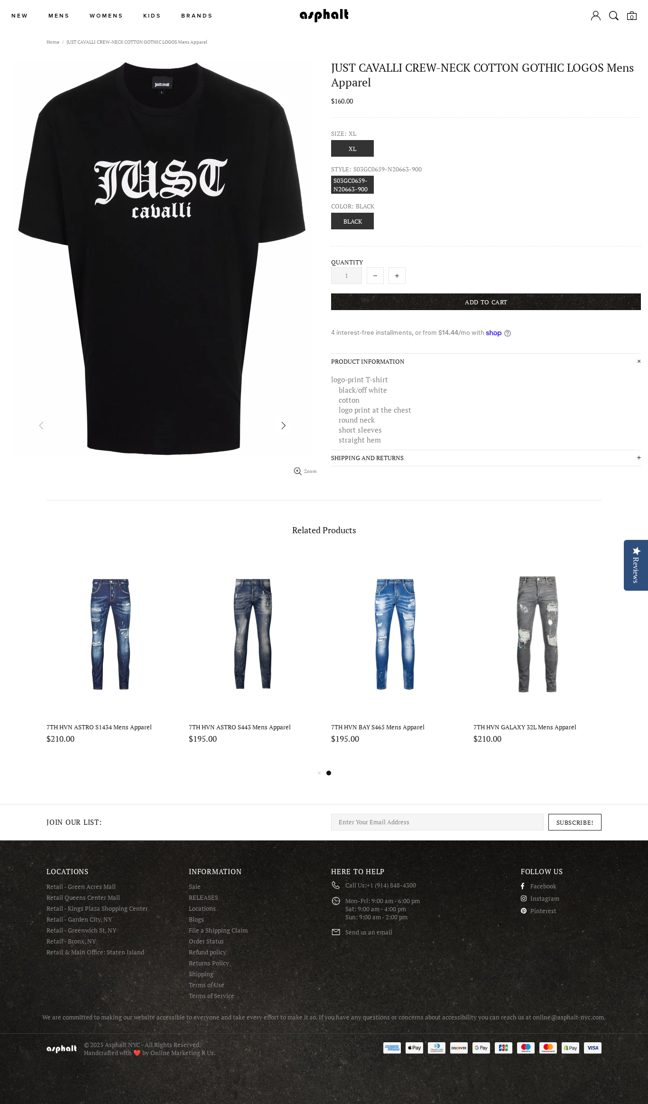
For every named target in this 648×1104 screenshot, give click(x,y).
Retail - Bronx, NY (71, 941)
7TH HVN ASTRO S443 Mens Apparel (524, 727)
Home (52, 42)
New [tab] (19, 15)
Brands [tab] (197, 15)
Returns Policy (209, 963)
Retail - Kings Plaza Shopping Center (97, 909)
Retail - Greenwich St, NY (81, 930)
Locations (202, 909)
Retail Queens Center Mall (83, 898)
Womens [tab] (106, 15)
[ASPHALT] (324, 15)
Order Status (206, 941)
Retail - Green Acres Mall (81, 887)
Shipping (201, 974)
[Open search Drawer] (614, 15)
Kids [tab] (152, 15)
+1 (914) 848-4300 (391, 885)
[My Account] (596, 15)
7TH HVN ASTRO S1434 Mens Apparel (383, 727)
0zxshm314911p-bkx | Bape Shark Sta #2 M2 (107, 727)
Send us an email (368, 932)
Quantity (347, 262)
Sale (195, 887)
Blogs (196, 919)
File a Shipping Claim (218, 930)
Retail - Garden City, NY (79, 919)
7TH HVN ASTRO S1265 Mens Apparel (241, 727)
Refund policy (207, 952)
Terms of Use (206, 985)
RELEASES (203, 898)
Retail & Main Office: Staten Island (95, 952)
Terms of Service (211, 996)
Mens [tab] (59, 15)
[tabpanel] (110, 660)
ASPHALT (61, 1049)
